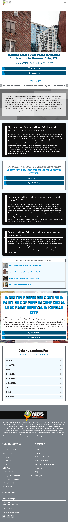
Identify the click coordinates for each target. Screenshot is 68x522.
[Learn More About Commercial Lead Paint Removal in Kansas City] (34, 272)
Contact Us (38, 449)
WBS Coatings (8, 499)
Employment (39, 476)
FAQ (36, 472)
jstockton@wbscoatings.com (11, 512)
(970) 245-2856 (7, 508)
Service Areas (39, 468)
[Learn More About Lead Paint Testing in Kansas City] (34, 285)
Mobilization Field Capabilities (45, 464)
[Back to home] (6, 2)
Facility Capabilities (41, 461)
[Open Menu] (65, 2)
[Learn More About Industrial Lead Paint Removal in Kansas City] (34, 278)
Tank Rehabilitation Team (43, 457)
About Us (38, 453)
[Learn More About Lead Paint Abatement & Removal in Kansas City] (34, 265)
